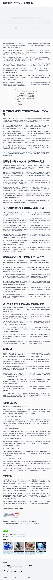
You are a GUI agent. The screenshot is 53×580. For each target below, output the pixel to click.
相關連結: (20, 104)
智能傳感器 (40, 50)
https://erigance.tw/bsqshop (18, 536)
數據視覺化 (25, 521)
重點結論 (18, 103)
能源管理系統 (42, 120)
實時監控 (9, 52)
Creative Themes (24, 577)
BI (21, 521)
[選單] (49, 3)
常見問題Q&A (19, 101)
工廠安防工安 (32, 523)
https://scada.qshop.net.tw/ (20, 534)
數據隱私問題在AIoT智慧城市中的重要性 (25, 96)
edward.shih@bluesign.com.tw (14, 571)
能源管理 (11, 45)
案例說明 (18, 99)
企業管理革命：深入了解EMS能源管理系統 (18, 3)
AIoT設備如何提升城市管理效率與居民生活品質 (26, 92)
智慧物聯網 (23, 43)
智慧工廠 (16, 521)
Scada (8, 534)
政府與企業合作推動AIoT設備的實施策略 (25, 98)
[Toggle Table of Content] (35, 90)
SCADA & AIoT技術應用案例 (33, 27)
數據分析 (46, 50)
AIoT (16, 43)
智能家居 (30, 138)
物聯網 (20, 165)
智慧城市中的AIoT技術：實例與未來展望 (25, 93)
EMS (33, 50)
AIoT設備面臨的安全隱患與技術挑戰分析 (25, 95)
